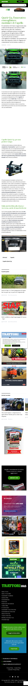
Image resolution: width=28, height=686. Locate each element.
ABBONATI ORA (14, 478)
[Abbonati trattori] (14, 547)
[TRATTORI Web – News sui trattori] (6, 1)
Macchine (15, 295)
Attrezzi (5, 257)
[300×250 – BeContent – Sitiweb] (14, 506)
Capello (12, 257)
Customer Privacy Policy (13, 669)
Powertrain (4, 601)
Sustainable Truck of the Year (9, 609)
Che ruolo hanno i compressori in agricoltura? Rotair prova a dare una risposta (12, 414)
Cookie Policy (17, 668)
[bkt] (14, 10)
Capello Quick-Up (7, 261)
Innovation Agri (5, 619)
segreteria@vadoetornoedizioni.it (12, 664)
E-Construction (5, 607)
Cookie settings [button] (16, 345)
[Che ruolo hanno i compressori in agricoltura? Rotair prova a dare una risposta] (13, 404)
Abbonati (20, 1)
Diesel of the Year (6, 613)
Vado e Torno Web (6, 593)
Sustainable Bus (5, 599)
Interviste (15, 321)
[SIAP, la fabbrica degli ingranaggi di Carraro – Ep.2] (14, 308)
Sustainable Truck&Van (7, 595)
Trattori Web (5, 605)
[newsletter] (14, 568)
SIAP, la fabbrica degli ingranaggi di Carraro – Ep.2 (14, 318)
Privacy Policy (10, 668)
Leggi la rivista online (14, 633)
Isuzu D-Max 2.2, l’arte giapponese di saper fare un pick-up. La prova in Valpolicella (14, 291)
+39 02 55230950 (7, 661)
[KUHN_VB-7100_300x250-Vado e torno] (14, 375)
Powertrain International (8, 603)
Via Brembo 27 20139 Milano (10, 658)
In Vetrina (11, 295)
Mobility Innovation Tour (8, 617)
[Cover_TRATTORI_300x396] (14, 348)
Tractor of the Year (6, 615)
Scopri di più (14, 648)
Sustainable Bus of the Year (8, 611)
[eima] (14, 67)
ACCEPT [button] (7, 345)
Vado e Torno (5, 591)
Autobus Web (5, 597)
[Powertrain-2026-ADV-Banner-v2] (14, 526)
